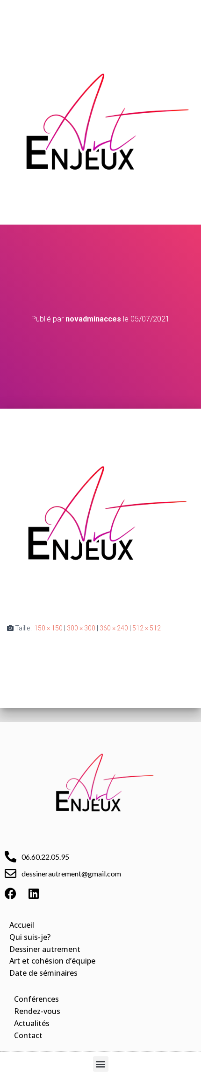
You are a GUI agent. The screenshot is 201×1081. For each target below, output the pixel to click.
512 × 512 (146, 628)
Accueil (21, 925)
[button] (100, 12)
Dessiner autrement (44, 949)
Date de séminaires (43, 973)
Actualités (32, 1023)
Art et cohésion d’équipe (52, 961)
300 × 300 (81, 628)
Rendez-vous (37, 1011)
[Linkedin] (33, 893)
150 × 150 (48, 628)
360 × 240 (114, 628)
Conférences (36, 999)
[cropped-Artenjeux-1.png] (100, 515)
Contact (28, 1035)
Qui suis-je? (29, 937)
